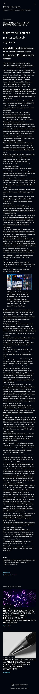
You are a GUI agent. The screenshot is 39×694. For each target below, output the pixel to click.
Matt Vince (25, 688)
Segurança (13, 575)
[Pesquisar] (34, 3)
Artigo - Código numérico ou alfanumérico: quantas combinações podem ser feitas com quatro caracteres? (19, 664)
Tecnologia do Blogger (21, 684)
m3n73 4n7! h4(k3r (11, 7)
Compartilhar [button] (7, 572)
